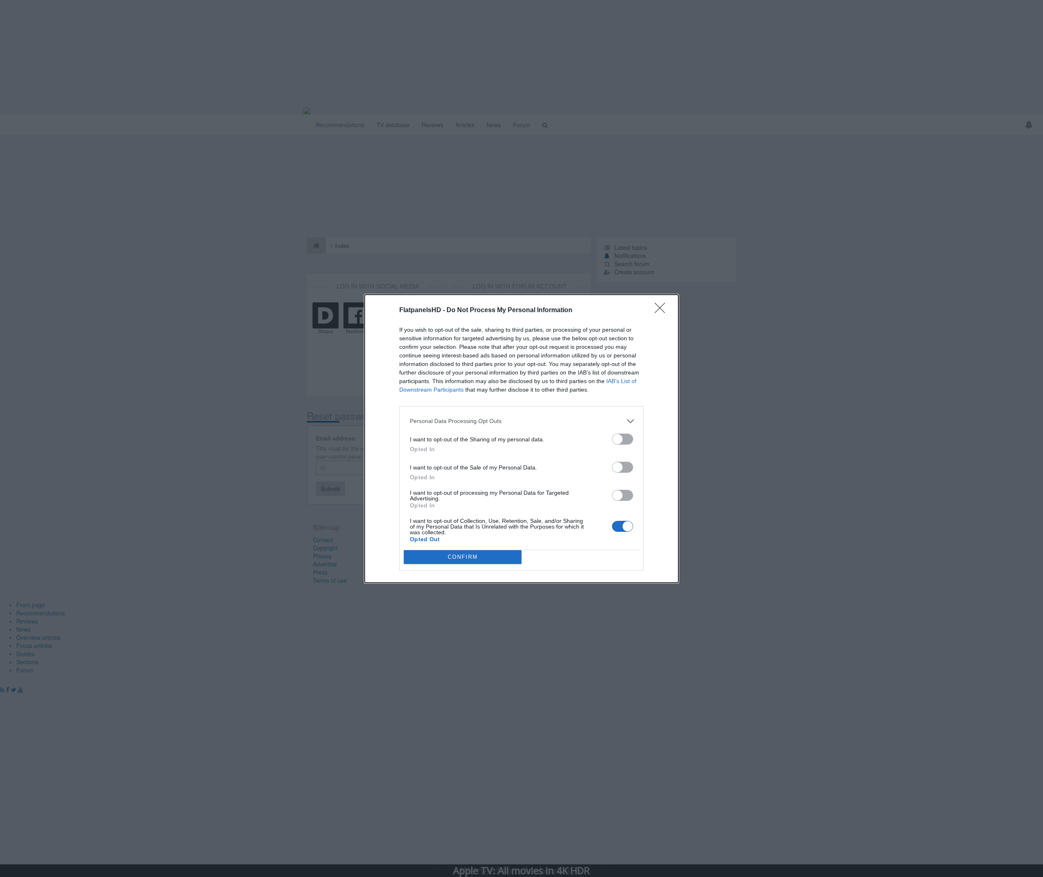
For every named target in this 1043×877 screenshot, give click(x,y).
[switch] (622, 439)
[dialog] (521, 439)
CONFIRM (463, 557)
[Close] (662, 310)
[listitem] (521, 421)
